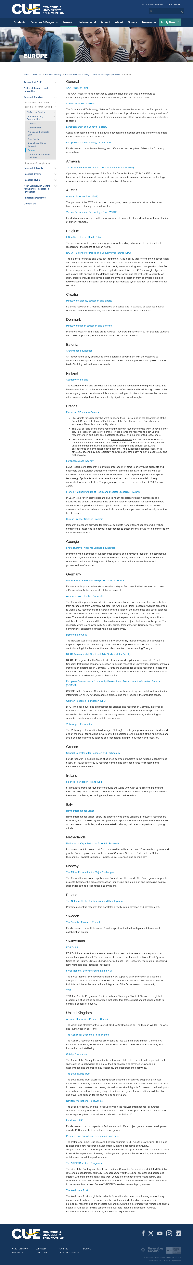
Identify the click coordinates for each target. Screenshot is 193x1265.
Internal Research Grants (37, 102)
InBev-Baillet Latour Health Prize (84, 237)
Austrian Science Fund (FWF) (82, 196)
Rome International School (80, 810)
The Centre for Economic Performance (87, 1034)
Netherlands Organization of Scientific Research (92, 843)
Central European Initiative (80, 103)
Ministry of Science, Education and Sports (89, 300)
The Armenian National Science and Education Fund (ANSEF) (100, 167)
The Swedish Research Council (83, 922)
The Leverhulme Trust (78, 1073)
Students (20, 22)
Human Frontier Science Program (84, 519)
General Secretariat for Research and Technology (93, 753)
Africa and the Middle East (38, 133)
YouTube (160, 1233)
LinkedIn (178, 1233)
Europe (31, 150)
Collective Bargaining (152, 5)
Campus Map (42, 1252)
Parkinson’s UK (74, 1120)
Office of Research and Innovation (36, 90)
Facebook (143, 1233)
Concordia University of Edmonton (38, 9)
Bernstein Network (76, 634)
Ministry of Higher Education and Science (89, 325)
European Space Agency (80, 460)
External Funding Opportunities (106, 74)
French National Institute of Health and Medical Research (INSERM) (103, 491)
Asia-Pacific (33, 139)
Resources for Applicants (37, 163)
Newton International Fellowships (84, 1100)
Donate (132, 22)
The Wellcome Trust (77, 1190)
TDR (68, 990)
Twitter (151, 1233)
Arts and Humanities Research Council (87, 1019)
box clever (163, 1260)
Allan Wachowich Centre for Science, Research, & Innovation (37, 188)
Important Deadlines (35, 197)
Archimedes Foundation (79, 350)
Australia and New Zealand (37, 145)
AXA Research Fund (77, 87)
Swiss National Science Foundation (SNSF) (89, 970)
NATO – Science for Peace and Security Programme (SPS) (98, 252)
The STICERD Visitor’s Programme (85, 1163)
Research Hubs (32, 179)
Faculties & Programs (44, 22)
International (87, 22)
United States (34, 127)
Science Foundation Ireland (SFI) (84, 781)
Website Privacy (20, 1249)
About (119, 22)
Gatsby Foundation (76, 1054)
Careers (63, 1249)
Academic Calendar (69, 1252)
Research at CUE (33, 82)
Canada (31, 123)
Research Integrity (33, 168)
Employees (41, 1249)
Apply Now (168, 22)
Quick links (172, 5)
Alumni (105, 22)
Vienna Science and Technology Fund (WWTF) (91, 212)
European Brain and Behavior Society (86, 126)
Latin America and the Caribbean (39, 156)
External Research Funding (77, 74)
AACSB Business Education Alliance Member (173, 1250)
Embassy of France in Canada (82, 412)
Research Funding (53, 74)
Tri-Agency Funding (36, 112)
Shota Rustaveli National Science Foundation (91, 547)
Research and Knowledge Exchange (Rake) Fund (92, 1136)
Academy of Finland (77, 379)
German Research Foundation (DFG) (86, 700)
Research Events (32, 174)
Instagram (169, 1233)
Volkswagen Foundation (79, 724)
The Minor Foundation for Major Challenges (90, 872)
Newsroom (149, 22)
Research (68, 22)
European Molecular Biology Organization (89, 142)
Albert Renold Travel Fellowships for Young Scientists (95, 580)
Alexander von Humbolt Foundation (85, 596)
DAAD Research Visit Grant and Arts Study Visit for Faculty (98, 654)
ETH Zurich (72, 947)
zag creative (176, 1260)
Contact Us (30, 203)
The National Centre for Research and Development (94, 901)
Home (26, 74)
